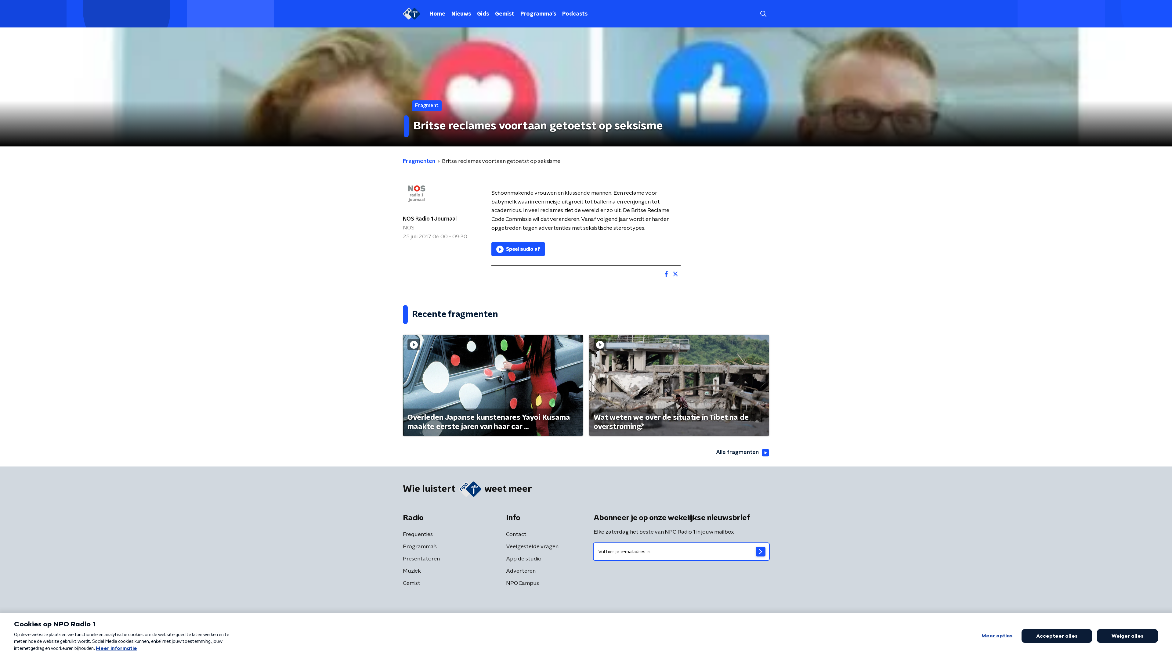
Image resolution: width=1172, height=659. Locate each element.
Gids (483, 14)
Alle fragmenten (737, 452)
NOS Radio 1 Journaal (430, 219)
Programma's (538, 14)
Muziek (412, 571)
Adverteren (521, 571)
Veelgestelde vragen (532, 546)
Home (437, 14)
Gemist (504, 14)
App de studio (523, 559)
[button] (763, 14)
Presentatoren (421, 559)
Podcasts (575, 14)
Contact (516, 534)
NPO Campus (522, 583)
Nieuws (461, 14)
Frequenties (418, 534)
